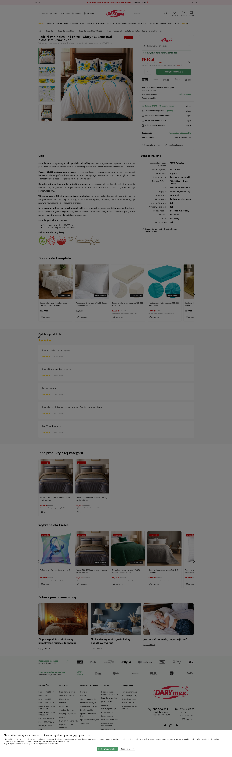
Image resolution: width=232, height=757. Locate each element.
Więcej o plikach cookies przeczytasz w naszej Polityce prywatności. (31, 743)
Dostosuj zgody (127, 749)
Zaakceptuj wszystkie (107, 749)
